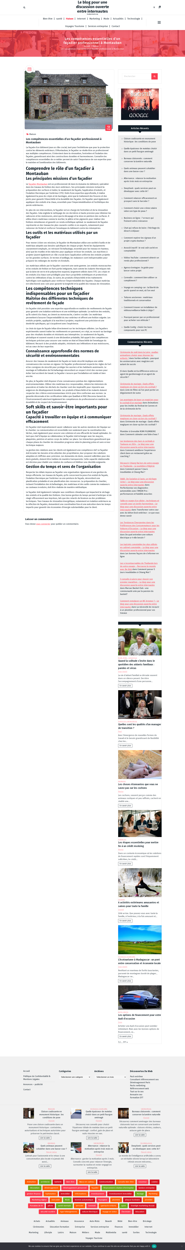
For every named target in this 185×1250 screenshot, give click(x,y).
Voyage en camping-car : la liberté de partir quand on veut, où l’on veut (141, 289)
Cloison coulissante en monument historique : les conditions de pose (140, 140)
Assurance (79, 1221)
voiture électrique (90, 1212)
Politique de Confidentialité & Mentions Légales (36, 1077)
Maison (69, 18)
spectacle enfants (108, 1206)
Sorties (136, 1232)
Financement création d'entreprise (118, 1188)
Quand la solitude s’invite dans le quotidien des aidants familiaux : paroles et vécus (136, 664)
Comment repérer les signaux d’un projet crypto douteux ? (140, 239)
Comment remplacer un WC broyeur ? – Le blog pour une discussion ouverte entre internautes (139, 604)
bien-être (70, 1182)
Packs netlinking (137, 1085)
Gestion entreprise (147, 1188)
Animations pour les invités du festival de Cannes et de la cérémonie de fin (139, 406)
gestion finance (34, 1194)
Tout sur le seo (136, 1091)
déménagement (51, 1188)
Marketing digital (39, 1200)
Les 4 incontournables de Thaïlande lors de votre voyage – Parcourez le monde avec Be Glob (139, 566)
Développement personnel (75, 1188)
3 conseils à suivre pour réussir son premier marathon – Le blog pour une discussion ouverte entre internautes (137, 582)
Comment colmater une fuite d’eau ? (142, 434)
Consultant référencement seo (144, 1079)
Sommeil (92, 1206)
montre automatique (84, 1200)
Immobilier (134, 1227)
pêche (50, 1206)
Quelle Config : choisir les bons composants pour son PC (138, 328)
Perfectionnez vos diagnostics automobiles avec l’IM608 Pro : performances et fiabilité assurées (136, 491)
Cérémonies (38, 1227)
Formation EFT (136, 1097)
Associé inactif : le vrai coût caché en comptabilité (141, 249)
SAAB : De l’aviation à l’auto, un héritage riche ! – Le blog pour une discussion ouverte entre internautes (138, 482)
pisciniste (116, 1200)
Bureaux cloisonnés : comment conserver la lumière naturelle (138, 160)
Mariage (140, 1194)
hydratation (50, 1194)
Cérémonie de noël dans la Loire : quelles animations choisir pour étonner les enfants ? (139, 355)
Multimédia (111, 1232)
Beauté (108, 1221)
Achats (37, 1221)
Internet (81, 18)
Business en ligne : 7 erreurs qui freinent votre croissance (139, 219)
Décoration (35, 1188)
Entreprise (146, 1109)
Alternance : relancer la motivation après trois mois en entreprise (140, 180)
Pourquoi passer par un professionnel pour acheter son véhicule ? (141, 318)
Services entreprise (98, 26)
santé (59, 18)
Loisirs (121, 899)
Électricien (126, 1212)
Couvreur (143, 1182)
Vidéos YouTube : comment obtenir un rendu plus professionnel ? (141, 259)
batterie (57, 1182)
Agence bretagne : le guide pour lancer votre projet (139, 269)
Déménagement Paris (140, 1082)
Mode (106, 18)
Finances (122, 839)
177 (124, 1042)
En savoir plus (125, 686)
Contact (116, 26)
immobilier (65, 1194)
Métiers (85, 1232)
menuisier (55, 1200)
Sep (108, 127)
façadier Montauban (38, 184)
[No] (182, 1246)
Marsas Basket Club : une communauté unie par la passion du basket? (136, 591)
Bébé (120, 1221)
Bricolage (147, 1221)
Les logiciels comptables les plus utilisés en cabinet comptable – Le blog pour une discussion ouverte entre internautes (139, 547)
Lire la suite (45, 1138)
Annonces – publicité (33, 1084)
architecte (45, 1182)
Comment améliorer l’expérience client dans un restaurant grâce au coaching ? (138, 453)
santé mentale (64, 1206)
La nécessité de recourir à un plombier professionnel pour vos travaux (139, 610)
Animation (31, 1182)
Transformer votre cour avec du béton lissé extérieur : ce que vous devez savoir (139, 513)
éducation (139, 1212)
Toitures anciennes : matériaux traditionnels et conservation (138, 299)
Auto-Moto (123, 1012)
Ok (154, 1246)
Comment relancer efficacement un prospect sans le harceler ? (140, 199)
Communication (106, 1182)
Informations (80, 1194)
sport (123, 1206)
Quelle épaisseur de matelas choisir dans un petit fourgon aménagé (140, 150)
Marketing (94, 18)
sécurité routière (48, 1212)
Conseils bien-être (126, 1182)
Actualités (118, 18)
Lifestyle (132, 658)
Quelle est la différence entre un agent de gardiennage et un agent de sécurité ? (139, 374)
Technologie (133, 18)
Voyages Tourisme (74, 26)
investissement (97, 1194)
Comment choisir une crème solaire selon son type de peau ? (140, 209)
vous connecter (43, 524)
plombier (149, 1200)
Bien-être (47, 18)
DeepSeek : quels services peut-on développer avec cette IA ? (140, 189)
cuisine (155, 1182)
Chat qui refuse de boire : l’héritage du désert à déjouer (142, 229)
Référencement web (139, 1088)
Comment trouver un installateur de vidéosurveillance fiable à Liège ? (140, 308)
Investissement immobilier (120, 1194)
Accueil (87, 46)
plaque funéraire (132, 1200)
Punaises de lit (36, 1206)
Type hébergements (68, 1212)
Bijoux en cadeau (86, 1182)
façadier (95, 1188)
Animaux (122, 781)
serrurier (79, 1206)
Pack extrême (136, 1076)
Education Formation (59, 1227)
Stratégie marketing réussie (143, 1206)
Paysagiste (102, 1200)
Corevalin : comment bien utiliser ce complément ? (140, 279)
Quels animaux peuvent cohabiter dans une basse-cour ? (139, 170)
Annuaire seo (136, 1094)
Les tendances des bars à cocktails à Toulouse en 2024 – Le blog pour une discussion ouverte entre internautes (137, 444)
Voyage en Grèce (109, 1212)
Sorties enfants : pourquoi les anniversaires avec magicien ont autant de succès (139, 361)
